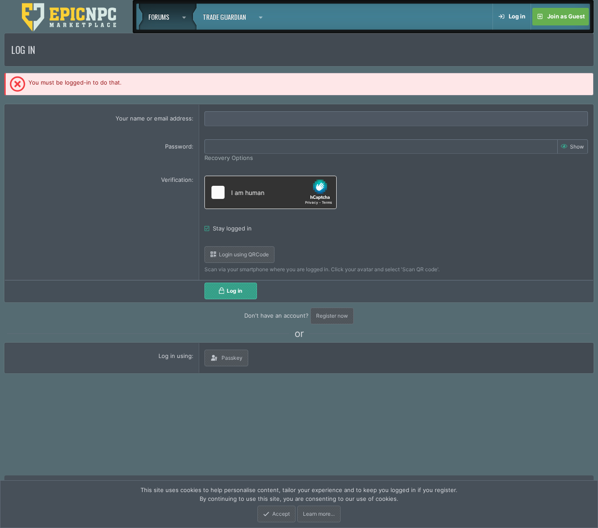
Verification (176, 179)
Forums (158, 16)
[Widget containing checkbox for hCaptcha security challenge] (270, 192)
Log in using (175, 355)
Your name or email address (154, 118)
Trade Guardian (224, 16)
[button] (186, 17)
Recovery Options (228, 157)
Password (178, 146)
